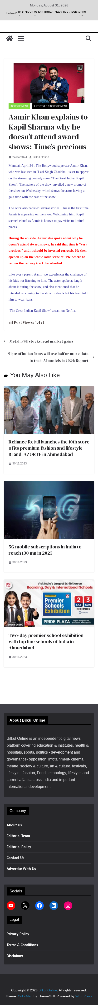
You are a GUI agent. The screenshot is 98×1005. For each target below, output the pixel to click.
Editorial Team (18, 836)
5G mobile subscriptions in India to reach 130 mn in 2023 (45, 549)
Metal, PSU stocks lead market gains (41, 341)
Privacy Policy (18, 934)
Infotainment (19, 106)
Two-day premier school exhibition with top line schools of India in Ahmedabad (46, 641)
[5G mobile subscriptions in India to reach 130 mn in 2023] (49, 484)
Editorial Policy (19, 847)
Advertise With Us (21, 869)
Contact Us (15, 858)
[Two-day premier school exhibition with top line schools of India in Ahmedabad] (49, 583)
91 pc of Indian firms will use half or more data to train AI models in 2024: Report (48, 357)
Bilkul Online (41, 157)
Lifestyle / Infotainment (50, 106)
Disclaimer (15, 956)
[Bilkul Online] (9, 38)
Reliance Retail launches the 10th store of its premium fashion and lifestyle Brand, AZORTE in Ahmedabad (49, 448)
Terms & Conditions (22, 945)
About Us (14, 825)
